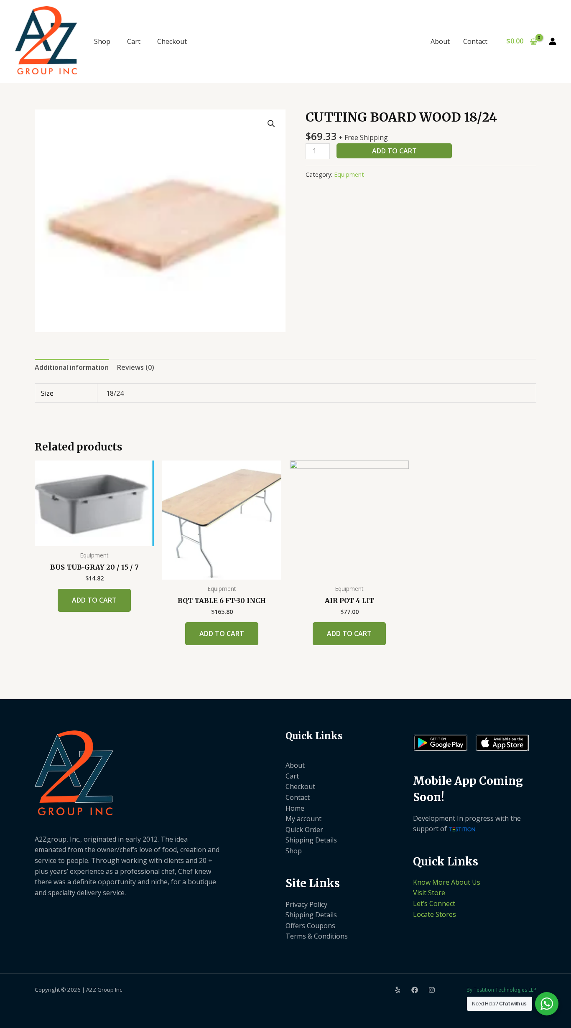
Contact (475, 41)
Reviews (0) (135, 367)
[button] (271, 123)
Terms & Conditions (317, 936)
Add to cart (394, 150)
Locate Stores (434, 914)
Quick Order (304, 829)
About (440, 41)
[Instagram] (431, 990)
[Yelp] (397, 990)
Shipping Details (311, 840)
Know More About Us (446, 882)
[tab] (72, 368)
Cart (133, 41)
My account (303, 818)
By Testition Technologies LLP (501, 989)
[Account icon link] (552, 41)
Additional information (72, 367)
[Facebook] (414, 990)
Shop (102, 41)
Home (295, 808)
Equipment (349, 174)
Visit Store (429, 892)
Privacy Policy (306, 904)
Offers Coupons (310, 925)
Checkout (172, 41)
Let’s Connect (434, 903)
